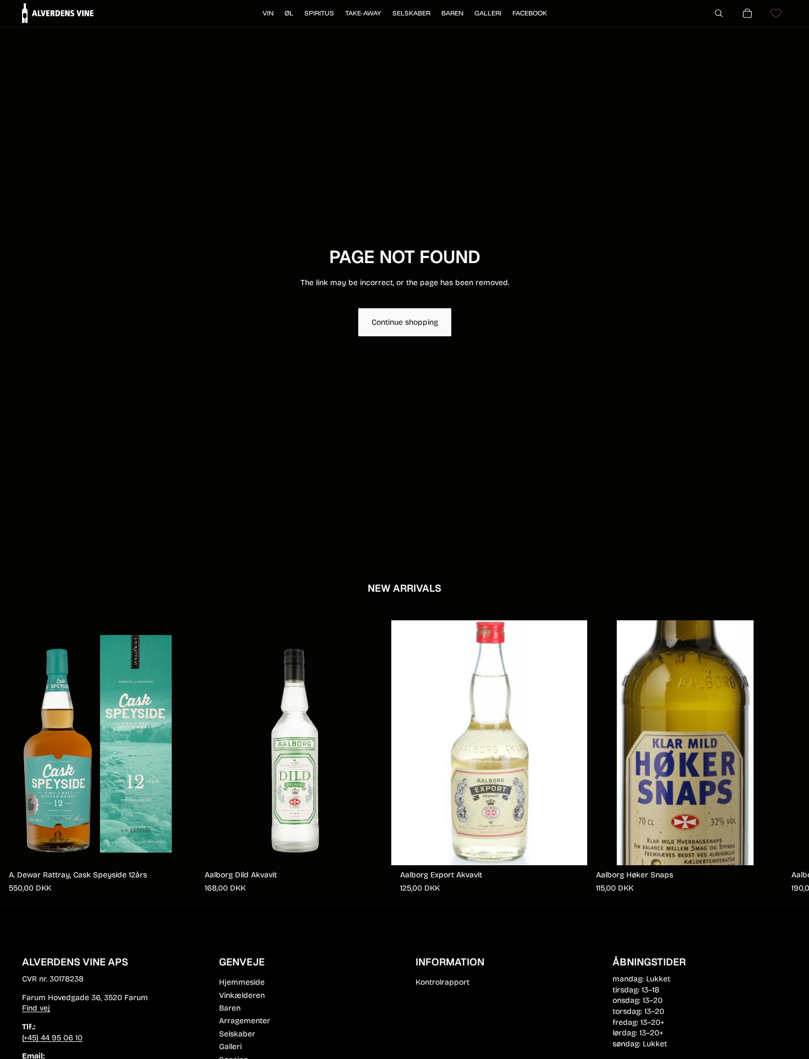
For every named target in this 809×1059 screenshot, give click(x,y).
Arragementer (244, 1020)
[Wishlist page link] (775, 13)
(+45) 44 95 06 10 (52, 1037)
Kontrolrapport (442, 982)
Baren (229, 1008)
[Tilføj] (179, 848)
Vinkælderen (242, 995)
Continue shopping (404, 322)
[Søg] (719, 13)
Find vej (36, 1008)
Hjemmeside (242, 982)
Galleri (230, 1046)
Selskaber (237, 1034)
